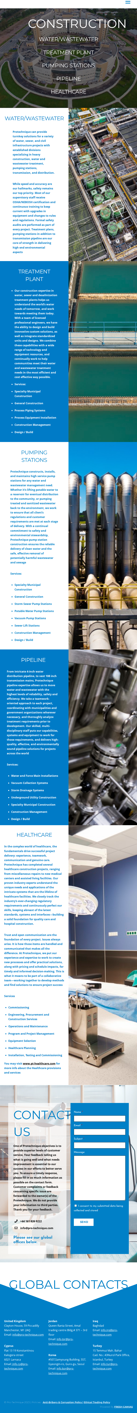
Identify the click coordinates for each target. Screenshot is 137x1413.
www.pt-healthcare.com (39, 1063)
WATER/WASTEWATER (68, 39)
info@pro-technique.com (28, 1334)
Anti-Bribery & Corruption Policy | (63, 1402)
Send (84, 1222)
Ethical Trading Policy (97, 1402)
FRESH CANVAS (123, 1406)
